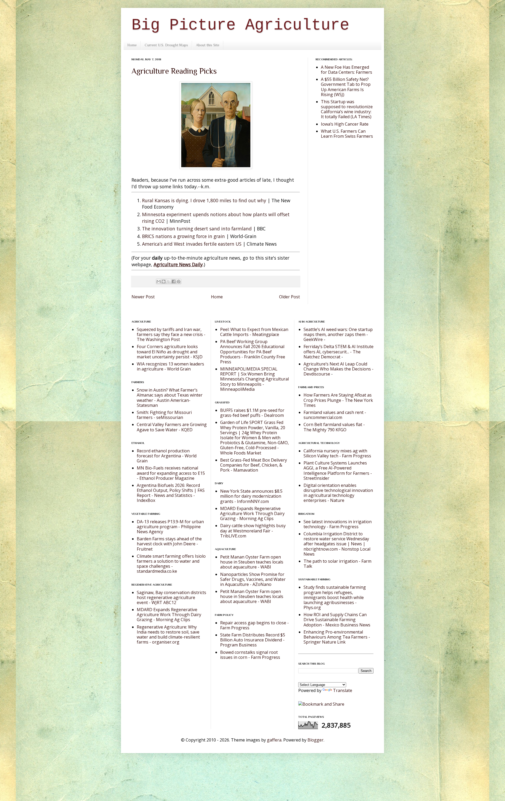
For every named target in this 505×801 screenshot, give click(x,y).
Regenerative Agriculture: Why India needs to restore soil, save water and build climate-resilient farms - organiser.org (168, 634)
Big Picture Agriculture (240, 25)
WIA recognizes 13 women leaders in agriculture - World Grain (170, 366)
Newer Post (143, 297)
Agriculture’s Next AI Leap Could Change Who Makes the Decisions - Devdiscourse (338, 369)
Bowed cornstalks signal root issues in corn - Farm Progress (250, 654)
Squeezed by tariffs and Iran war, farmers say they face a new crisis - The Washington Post (171, 334)
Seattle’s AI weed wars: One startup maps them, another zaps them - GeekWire (338, 334)
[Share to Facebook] (173, 281)
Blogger (315, 740)
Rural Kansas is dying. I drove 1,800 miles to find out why (204, 200)
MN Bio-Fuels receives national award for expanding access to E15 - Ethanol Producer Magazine (171, 473)
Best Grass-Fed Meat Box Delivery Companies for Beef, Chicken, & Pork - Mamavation (253, 465)
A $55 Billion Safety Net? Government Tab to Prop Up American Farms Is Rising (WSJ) (346, 86)
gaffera (274, 740)
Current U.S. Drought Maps (166, 45)
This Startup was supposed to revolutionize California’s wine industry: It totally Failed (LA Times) (347, 109)
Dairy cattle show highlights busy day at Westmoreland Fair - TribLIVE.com (253, 530)
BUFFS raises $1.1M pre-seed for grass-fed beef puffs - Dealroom (252, 412)
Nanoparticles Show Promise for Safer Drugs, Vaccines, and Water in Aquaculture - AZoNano (253, 579)
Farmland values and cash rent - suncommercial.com (335, 414)
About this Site (207, 45)
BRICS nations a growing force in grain (183, 236)
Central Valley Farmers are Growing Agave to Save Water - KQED (172, 427)
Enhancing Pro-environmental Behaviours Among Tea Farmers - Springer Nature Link (337, 637)
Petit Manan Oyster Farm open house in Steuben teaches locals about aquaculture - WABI (251, 562)
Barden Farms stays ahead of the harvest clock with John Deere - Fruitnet (169, 544)
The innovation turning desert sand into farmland (197, 228)
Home (132, 45)
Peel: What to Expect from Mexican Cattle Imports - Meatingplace (254, 332)
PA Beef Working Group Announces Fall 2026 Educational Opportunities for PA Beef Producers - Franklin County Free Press (252, 352)
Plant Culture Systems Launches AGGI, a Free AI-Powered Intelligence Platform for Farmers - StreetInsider (338, 470)
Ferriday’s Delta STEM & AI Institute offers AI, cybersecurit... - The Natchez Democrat (338, 351)
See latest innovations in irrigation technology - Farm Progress (338, 524)
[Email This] (158, 281)
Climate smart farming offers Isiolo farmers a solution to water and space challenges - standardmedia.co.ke (171, 563)
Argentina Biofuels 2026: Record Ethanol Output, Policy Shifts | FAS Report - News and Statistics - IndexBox (171, 492)
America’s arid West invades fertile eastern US (191, 244)
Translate (342, 690)
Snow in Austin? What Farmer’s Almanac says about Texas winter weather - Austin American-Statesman (170, 397)
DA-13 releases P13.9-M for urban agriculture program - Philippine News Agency (170, 527)
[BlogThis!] (163, 281)
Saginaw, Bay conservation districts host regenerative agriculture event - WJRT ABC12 (171, 597)
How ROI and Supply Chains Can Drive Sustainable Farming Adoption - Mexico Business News (337, 619)
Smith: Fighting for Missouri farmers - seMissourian (164, 414)
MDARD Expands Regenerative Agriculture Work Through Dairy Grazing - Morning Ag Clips (169, 614)
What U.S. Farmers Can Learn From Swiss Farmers (347, 133)
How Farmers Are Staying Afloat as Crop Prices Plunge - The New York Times (338, 400)
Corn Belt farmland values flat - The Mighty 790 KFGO (334, 427)
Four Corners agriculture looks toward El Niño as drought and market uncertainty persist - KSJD (170, 351)
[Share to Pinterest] (178, 281)
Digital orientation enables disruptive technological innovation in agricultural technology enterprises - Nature (338, 492)
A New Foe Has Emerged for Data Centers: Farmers (346, 69)
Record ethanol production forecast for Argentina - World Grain (166, 456)
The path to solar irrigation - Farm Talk (337, 563)
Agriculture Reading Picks (174, 71)
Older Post (289, 297)
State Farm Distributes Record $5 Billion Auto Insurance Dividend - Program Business (252, 640)
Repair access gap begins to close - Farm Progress (254, 625)
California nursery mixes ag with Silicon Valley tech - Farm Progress (337, 453)
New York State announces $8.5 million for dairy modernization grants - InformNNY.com (251, 496)
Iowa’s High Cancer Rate (344, 124)
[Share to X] (168, 281)
